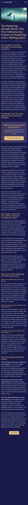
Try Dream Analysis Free (14, 138)
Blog (26, 2)
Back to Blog (14, 432)
